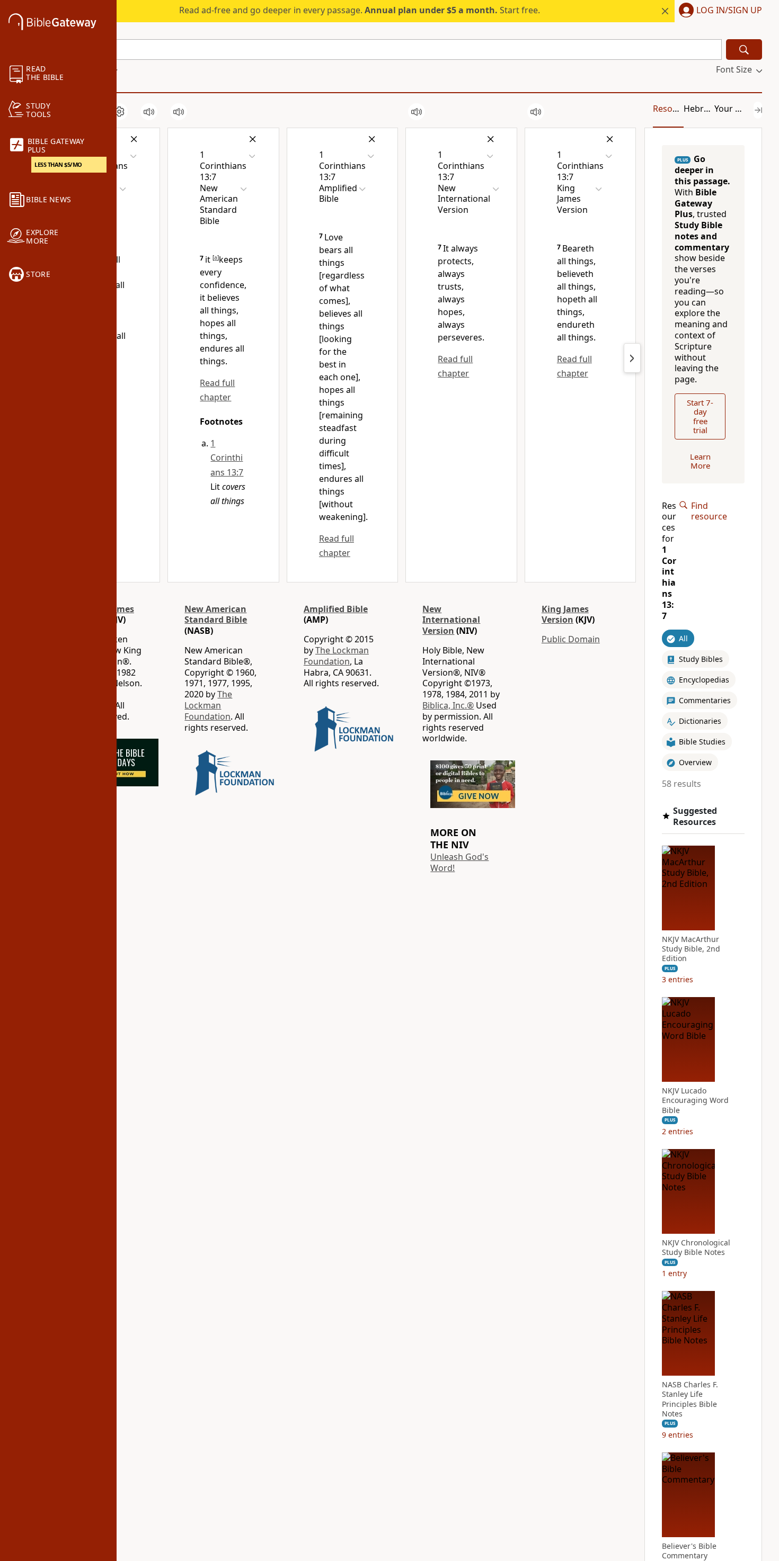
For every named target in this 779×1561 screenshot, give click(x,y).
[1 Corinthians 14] (632, 358)
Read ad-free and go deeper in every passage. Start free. (359, 10)
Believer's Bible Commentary (689, 1550)
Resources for (669, 560)
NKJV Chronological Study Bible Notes (696, 1247)
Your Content (740, 108)
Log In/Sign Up (729, 10)
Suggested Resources (695, 816)
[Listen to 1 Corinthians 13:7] (148, 111)
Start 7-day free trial (700, 416)
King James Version (565, 614)
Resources (674, 108)
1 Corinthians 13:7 (226, 457)
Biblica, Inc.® (448, 705)
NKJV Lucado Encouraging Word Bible (695, 1100)
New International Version (451, 620)
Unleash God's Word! (459, 862)
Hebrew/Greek (713, 108)
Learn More (700, 461)
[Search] (744, 49)
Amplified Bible (336, 609)
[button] (718, 11)
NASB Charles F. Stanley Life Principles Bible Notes (690, 1399)
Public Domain (571, 639)
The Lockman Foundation (208, 705)
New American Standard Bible (215, 614)
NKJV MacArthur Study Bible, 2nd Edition (691, 949)
